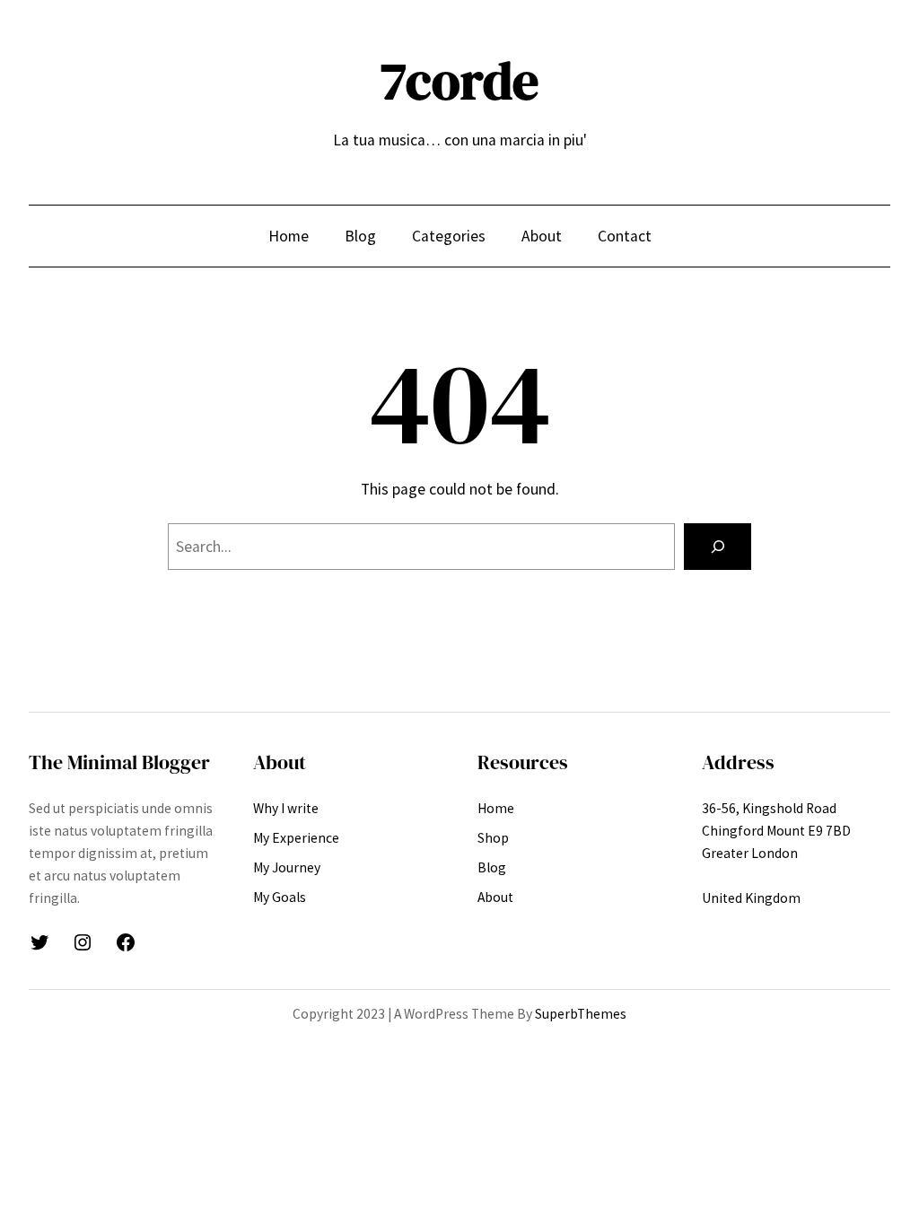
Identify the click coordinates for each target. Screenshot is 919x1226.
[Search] (717, 546)
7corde (459, 81)
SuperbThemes (580, 1013)
